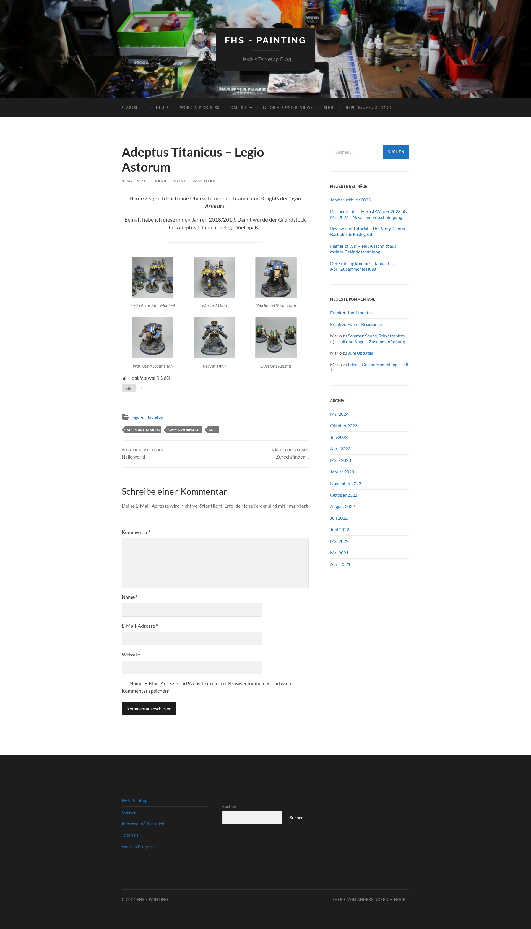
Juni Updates (360, 312)
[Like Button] (129, 388)
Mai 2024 (339, 414)
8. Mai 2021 (134, 181)
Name (129, 597)
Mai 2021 (339, 552)
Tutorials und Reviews (287, 107)
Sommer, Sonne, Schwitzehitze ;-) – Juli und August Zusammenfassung (367, 338)
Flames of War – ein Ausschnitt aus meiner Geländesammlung (363, 248)
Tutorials (130, 835)
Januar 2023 (342, 471)
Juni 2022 (339, 529)
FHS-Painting (134, 800)
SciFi (213, 430)
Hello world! (142, 454)
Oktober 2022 (343, 495)
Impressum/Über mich (369, 107)
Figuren (138, 417)
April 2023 (340, 448)
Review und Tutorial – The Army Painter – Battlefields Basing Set (369, 231)
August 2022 (342, 506)
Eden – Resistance (364, 324)
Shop (329, 107)
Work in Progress (199, 107)
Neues (162, 107)
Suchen (229, 806)
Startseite (133, 107)
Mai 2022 (339, 541)
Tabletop (155, 417)
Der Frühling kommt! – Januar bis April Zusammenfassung (362, 266)
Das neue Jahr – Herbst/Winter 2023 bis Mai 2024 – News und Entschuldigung (368, 214)
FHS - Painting (265, 40)
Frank (159, 181)
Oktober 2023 (343, 425)
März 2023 (340, 460)
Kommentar (136, 532)
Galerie (238, 107)
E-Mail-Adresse (140, 626)
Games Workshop (184, 430)
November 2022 (345, 483)
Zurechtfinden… (290, 454)
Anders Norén (373, 899)
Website (131, 654)
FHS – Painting (152, 899)
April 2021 (340, 564)
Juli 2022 (339, 517)
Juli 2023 (339, 437)
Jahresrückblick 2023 (350, 199)
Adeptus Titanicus (143, 430)
